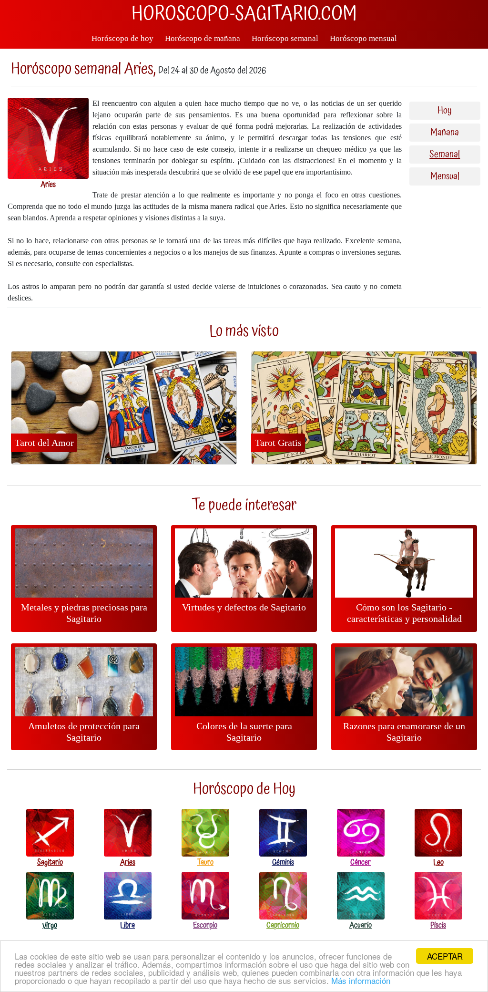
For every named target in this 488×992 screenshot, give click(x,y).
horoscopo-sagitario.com (244, 14)
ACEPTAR (445, 956)
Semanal (444, 154)
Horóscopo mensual (363, 38)
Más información (360, 980)
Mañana (444, 132)
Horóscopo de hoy (122, 38)
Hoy (444, 110)
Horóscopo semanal (285, 38)
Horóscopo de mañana (202, 38)
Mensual (444, 176)
